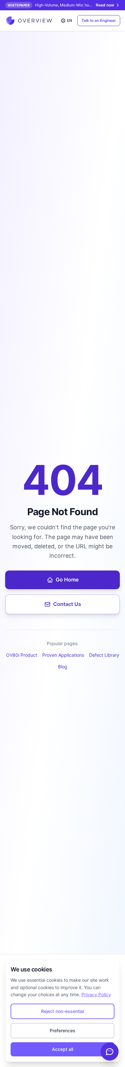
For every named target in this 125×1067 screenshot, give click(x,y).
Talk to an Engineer (98, 20)
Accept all (62, 1049)
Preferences (62, 1030)
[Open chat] (110, 1052)
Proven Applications (63, 655)
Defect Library (104, 655)
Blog (62, 666)
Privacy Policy (96, 994)
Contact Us (67, 604)
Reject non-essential (62, 1011)
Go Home (67, 579)
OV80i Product (21, 655)
